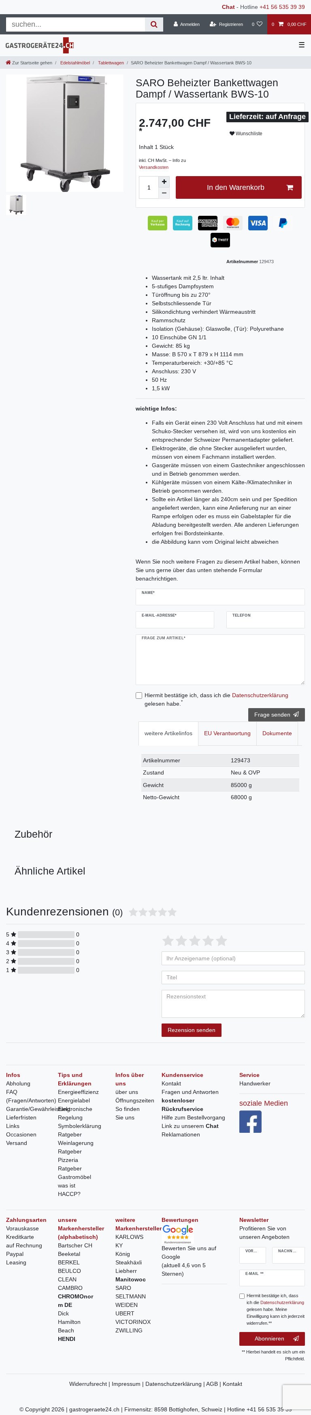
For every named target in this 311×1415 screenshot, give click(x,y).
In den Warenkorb (235, 187)
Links (12, 1126)
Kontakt (171, 1083)
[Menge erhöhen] (164, 181)
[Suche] (154, 24)
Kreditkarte (20, 1237)
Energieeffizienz (78, 1092)
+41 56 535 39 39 (282, 7)
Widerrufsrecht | (90, 1384)
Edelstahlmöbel (74, 62)
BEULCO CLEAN (69, 1275)
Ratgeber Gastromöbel (74, 1172)
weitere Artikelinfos (168, 733)
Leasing (16, 1262)
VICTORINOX (133, 1322)
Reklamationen (181, 1134)
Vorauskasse (22, 1228)
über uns (126, 1092)
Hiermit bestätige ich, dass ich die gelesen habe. (216, 699)
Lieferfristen (21, 1117)
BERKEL (69, 1262)
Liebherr (126, 1271)
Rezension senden (191, 1030)
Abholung (18, 1083)
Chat (228, 7)
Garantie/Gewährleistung (38, 1109)
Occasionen (21, 1134)
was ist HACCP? (69, 1189)
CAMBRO (70, 1288)
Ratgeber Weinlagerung (76, 1138)
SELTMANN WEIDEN (130, 1300)
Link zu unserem (190, 1126)
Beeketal (69, 1254)
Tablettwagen (110, 62)
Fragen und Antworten (190, 1092)
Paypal (14, 1254)
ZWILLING (129, 1330)
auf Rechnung (24, 1245)
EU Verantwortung (227, 733)
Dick (63, 1313)
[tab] (168, 733)
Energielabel (74, 1100)
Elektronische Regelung (75, 1113)
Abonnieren (269, 1338)
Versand (16, 1143)
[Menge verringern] (164, 193)
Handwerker (255, 1083)
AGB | (214, 1384)
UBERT (124, 1313)
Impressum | (128, 1384)
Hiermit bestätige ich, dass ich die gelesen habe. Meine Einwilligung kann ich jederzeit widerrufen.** (276, 1309)
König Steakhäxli (128, 1258)
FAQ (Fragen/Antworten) (31, 1096)
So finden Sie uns (127, 1113)
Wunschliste (248, 133)
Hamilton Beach (69, 1326)
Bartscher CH (75, 1245)
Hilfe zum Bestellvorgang (193, 1117)
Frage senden (272, 714)
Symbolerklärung (79, 1126)
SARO (123, 1288)
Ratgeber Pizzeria (70, 1155)
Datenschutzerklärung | (175, 1384)
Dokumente (277, 733)
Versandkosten (153, 167)
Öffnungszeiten (134, 1100)
